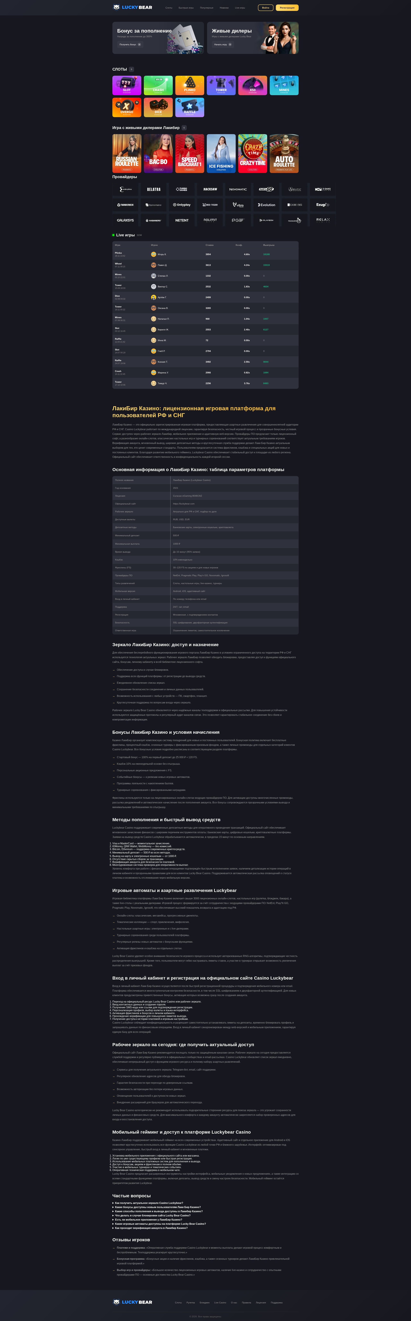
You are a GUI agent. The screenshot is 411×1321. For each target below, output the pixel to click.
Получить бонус (128, 44)
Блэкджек (205, 1302)
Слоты (169, 7)
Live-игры (240, 7)
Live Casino (220, 1302)
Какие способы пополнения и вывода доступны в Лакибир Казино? (159, 1211)
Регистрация (287, 7)
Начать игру (220, 44)
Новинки (224, 7)
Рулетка (191, 1302)
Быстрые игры (186, 7)
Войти (265, 7)
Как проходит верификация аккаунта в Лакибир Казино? (151, 1228)
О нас (234, 1302)
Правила (246, 1302)
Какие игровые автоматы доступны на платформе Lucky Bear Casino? (160, 1223)
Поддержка (277, 1302)
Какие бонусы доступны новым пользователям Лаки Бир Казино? (158, 1207)
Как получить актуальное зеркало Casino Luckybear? (149, 1203)
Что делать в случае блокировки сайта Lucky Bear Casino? (153, 1215)
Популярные (206, 7)
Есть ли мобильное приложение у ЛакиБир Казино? (148, 1219)
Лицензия (261, 1302)
